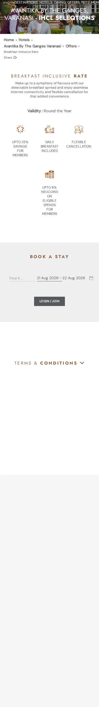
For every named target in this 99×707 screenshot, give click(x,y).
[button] (49, 362)
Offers (71, 46)
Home (9, 39)
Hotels (24, 39)
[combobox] (18, 278)
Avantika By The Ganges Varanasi (32, 46)
